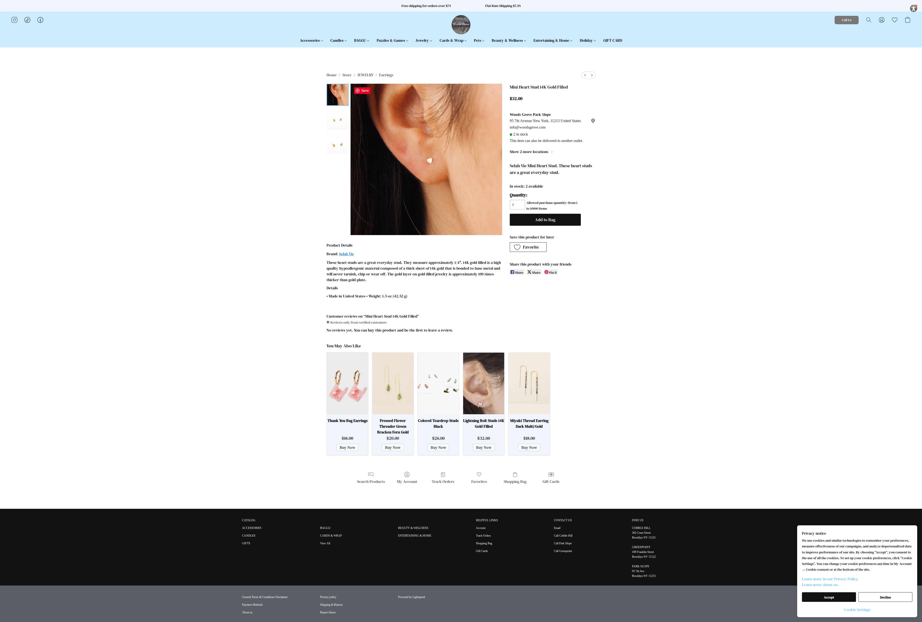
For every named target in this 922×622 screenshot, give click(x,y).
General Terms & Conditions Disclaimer (265, 597)
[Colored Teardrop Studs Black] (438, 383)
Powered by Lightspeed (411, 597)
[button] (461, 24)
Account (480, 528)
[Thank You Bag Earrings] (347, 383)
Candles (337, 40)
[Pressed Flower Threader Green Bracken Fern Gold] (392, 383)
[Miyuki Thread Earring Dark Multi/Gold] (529, 383)
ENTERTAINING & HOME (414, 535)
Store (347, 74)
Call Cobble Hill (563, 535)
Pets (478, 40)
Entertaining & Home (552, 40)
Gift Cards (551, 481)
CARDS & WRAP (331, 535)
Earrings (386, 74)
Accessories (310, 40)
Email (557, 528)
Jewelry (423, 40)
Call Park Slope (563, 543)
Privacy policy (328, 597)
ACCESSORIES (251, 528)
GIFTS (246, 543)
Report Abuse (328, 612)
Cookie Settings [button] (857, 609)
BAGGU (360, 40)
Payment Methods (252, 604)
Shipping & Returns (331, 604)
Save (365, 90)
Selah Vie (346, 253)
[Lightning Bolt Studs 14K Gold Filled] (483, 383)
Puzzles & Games (391, 40)
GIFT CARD (612, 40)
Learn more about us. (820, 584)
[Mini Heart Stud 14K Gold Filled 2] (338, 143)
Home (332, 74)
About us (247, 612)
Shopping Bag (515, 481)
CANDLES (248, 535)
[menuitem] (585, 75)
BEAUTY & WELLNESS (413, 528)
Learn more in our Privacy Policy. (830, 578)
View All (325, 543)
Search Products (371, 481)
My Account (407, 481)
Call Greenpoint (563, 551)
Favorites (479, 481)
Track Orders (443, 481)
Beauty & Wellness (508, 40)
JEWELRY (365, 74)
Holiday (587, 40)
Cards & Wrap (452, 40)
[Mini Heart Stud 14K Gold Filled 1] (338, 119)
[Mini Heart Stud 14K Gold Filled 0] (338, 95)
